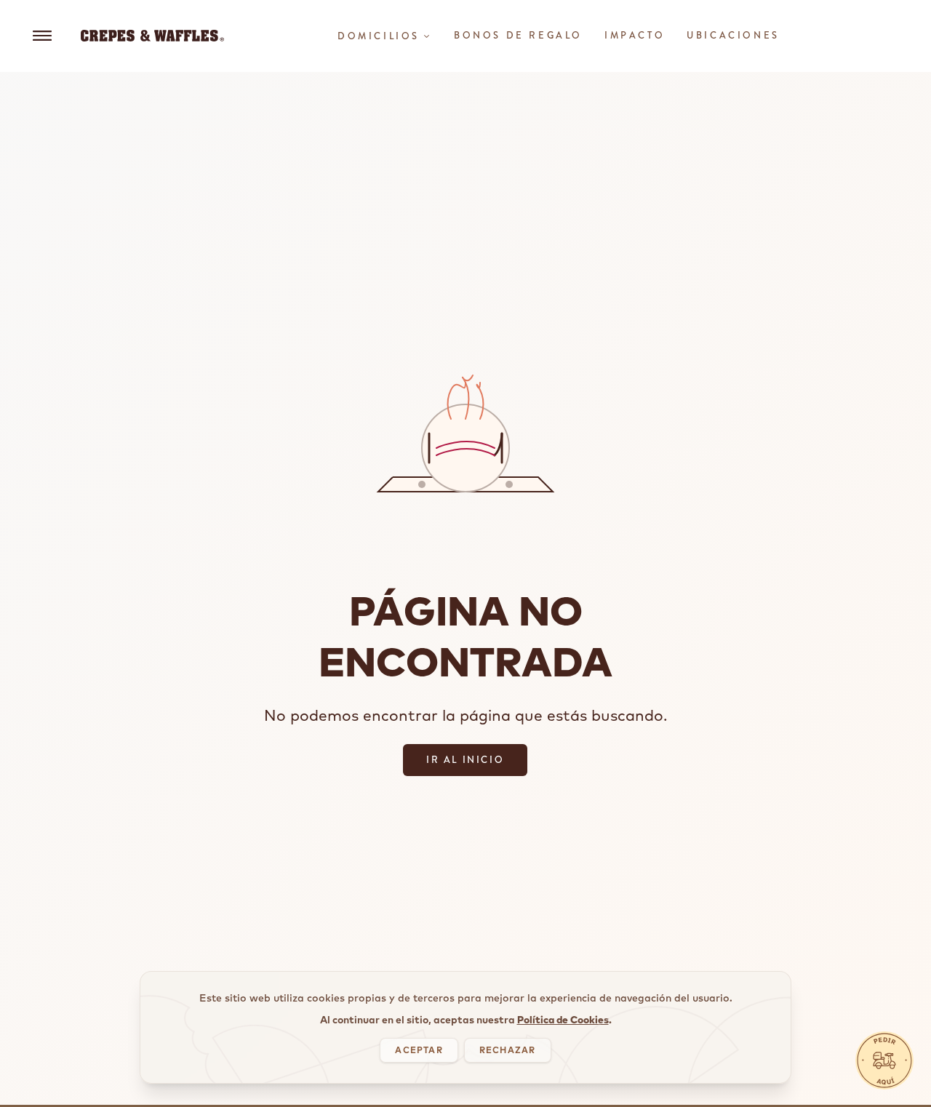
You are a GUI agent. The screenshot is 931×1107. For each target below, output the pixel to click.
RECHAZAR (507, 1049)
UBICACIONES (733, 35)
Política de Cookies (563, 1019)
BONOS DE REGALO (518, 35)
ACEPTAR (418, 1049)
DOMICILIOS (378, 36)
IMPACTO (634, 35)
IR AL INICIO (465, 760)
